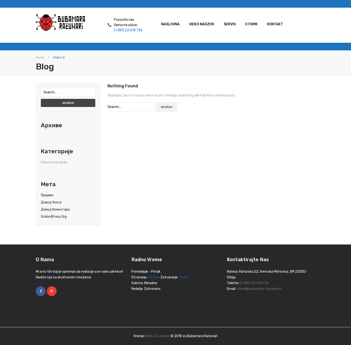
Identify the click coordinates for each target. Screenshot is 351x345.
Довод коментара (55, 209)
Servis (230, 24)
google (52, 291)
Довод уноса (51, 202)
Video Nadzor (201, 24)
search (68, 103)
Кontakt (275, 24)
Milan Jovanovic (157, 336)
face (41, 291)
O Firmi (251, 24)
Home (40, 57)
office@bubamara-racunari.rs (259, 289)
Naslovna (170, 24)
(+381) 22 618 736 (128, 30)
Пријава (47, 195)
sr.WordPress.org (54, 217)
